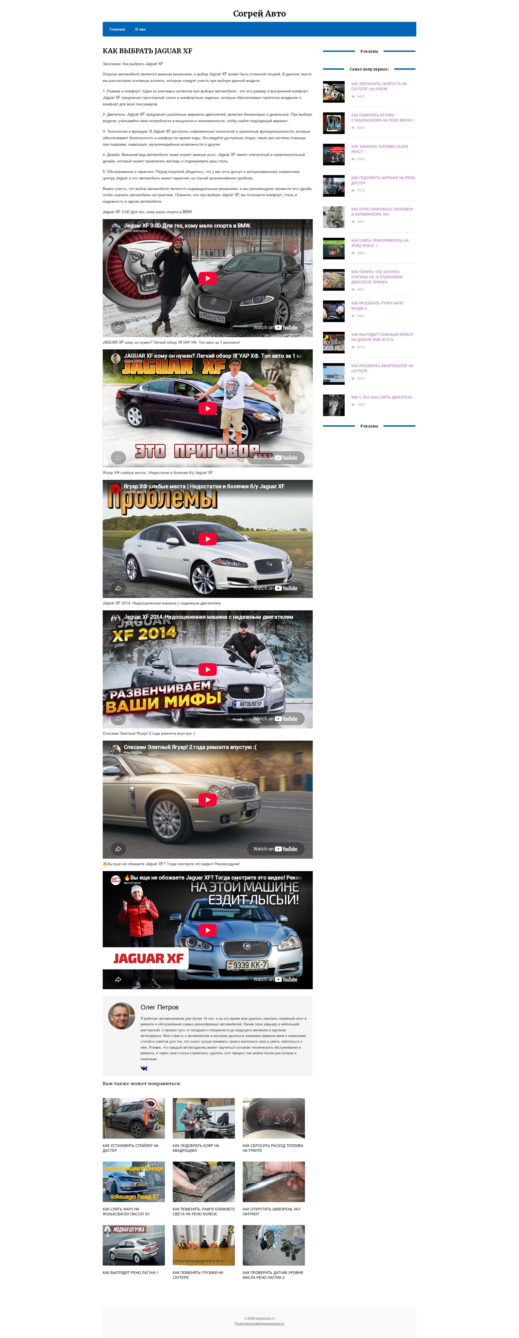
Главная (117, 29)
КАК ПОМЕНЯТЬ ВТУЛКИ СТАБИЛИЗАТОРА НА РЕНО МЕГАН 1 (383, 117)
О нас (140, 29)
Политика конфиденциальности (259, 1323)
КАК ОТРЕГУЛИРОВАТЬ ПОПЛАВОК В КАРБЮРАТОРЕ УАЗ (382, 211)
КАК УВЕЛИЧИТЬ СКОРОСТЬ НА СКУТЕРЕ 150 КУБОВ (379, 86)
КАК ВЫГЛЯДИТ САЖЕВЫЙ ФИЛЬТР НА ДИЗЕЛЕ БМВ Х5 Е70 (382, 337)
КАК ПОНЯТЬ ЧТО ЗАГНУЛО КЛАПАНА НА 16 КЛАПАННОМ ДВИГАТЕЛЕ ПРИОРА (376, 277)
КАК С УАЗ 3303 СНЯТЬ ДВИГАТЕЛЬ (381, 397)
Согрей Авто (259, 13)
